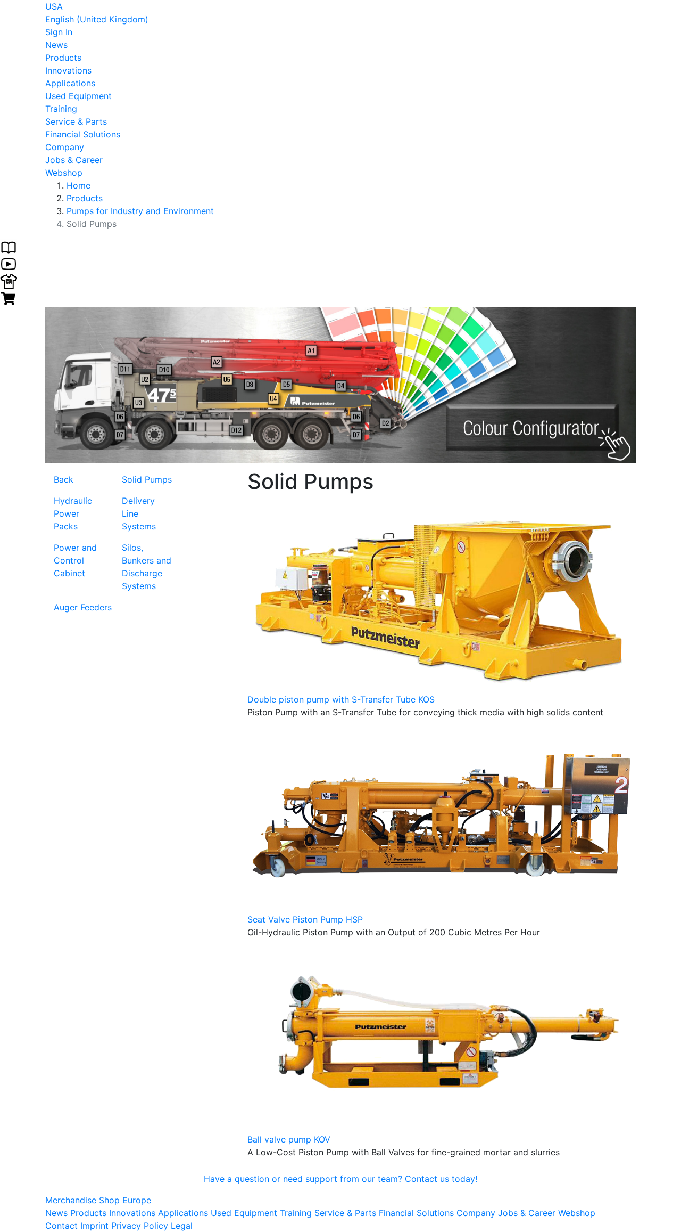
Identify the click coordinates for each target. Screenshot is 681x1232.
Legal (182, 1225)
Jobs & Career (74, 159)
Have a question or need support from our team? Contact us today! (340, 1178)
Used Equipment (78, 96)
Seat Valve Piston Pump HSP (305, 919)
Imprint (94, 1225)
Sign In (58, 32)
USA (54, 6)
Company (64, 147)
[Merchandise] (8, 280)
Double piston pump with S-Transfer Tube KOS (341, 699)
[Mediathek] (8, 263)
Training (61, 108)
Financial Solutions (82, 134)
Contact (61, 1225)
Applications (70, 83)
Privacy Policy (139, 1225)
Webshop (63, 172)
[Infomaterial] (8, 246)
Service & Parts (76, 121)
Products (63, 57)
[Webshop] (8, 297)
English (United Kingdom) (96, 19)
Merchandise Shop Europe (98, 1200)
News (56, 44)
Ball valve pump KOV (288, 1139)
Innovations (68, 70)
